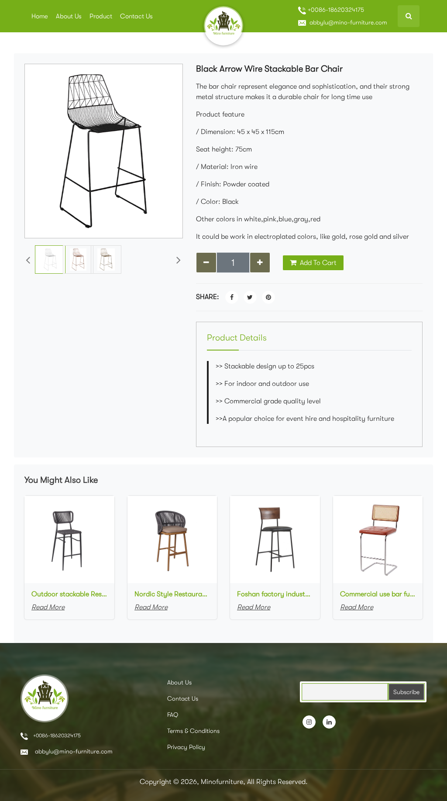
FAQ (172, 714)
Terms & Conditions (193, 730)
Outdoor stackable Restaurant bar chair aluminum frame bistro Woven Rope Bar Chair (69, 594)
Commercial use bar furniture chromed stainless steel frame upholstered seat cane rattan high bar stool (378, 594)
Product (100, 16)
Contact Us (136, 16)
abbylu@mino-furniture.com (347, 22)
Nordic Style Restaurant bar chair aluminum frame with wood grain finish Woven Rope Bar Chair (172, 594)
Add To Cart (317, 263)
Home (39, 16)
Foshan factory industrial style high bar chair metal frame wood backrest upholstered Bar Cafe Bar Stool (275, 594)
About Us (69, 16)
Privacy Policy (186, 746)
